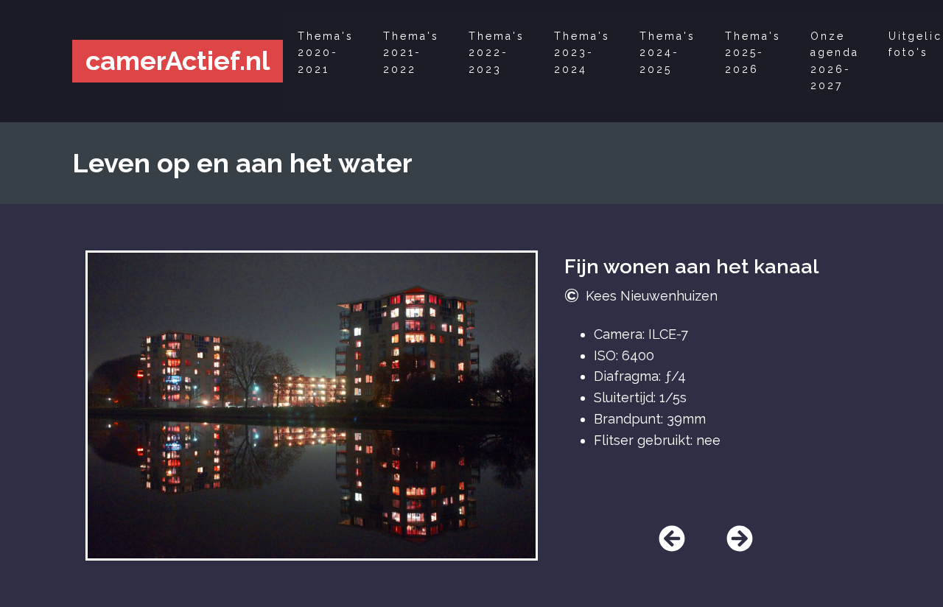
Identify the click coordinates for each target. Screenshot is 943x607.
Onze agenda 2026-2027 (834, 60)
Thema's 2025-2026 (753, 52)
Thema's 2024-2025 (667, 52)
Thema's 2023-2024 (582, 52)
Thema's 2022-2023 (497, 52)
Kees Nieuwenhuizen (652, 296)
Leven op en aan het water (242, 162)
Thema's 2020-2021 (326, 52)
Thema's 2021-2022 (411, 52)
